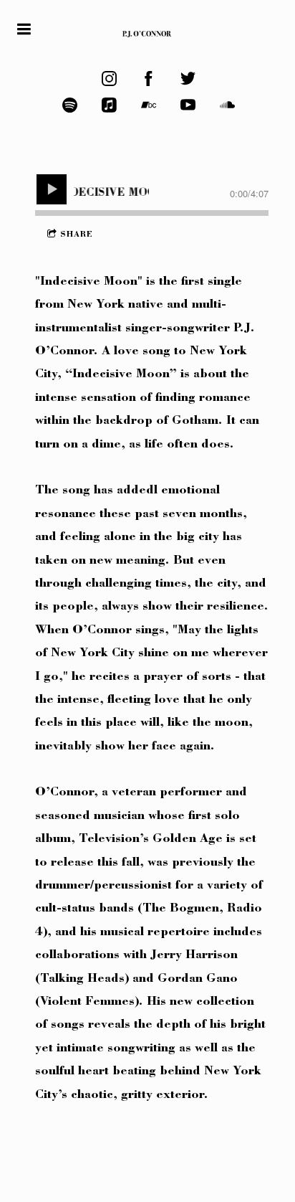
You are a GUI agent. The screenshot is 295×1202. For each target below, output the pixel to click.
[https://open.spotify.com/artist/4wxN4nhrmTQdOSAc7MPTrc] (69, 105)
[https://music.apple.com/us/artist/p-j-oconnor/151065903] (109, 105)
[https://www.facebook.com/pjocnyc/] (148, 78)
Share (76, 235)
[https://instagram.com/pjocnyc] (109, 78)
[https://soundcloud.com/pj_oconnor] (227, 105)
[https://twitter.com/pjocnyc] (187, 78)
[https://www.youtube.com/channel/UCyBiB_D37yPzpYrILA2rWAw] (187, 105)
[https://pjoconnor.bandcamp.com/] (148, 105)
